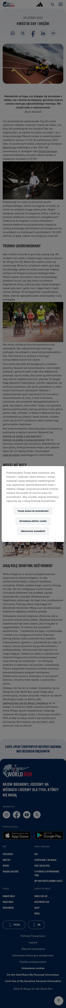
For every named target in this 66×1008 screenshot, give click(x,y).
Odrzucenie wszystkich (33, 531)
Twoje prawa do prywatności (33, 511)
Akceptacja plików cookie (33, 521)
